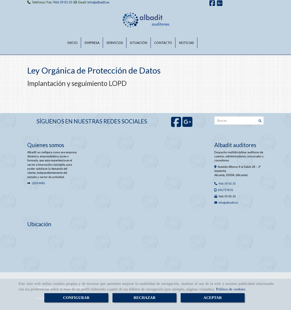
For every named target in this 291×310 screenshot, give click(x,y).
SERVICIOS (115, 43)
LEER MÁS (38, 183)
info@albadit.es (98, 2)
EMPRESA (92, 43)
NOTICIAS (186, 43)
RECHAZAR (145, 298)
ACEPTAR (212, 298)
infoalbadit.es (228, 202)
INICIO (72, 43)
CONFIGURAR (76, 298)
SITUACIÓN (138, 43)
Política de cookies (230, 289)
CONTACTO (163, 43)
